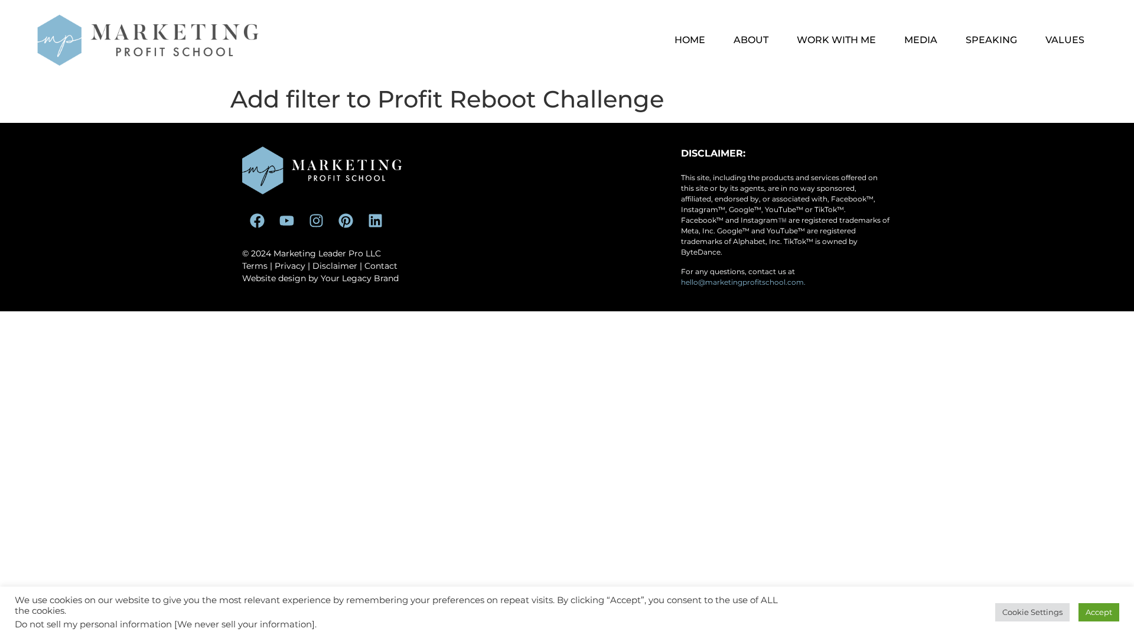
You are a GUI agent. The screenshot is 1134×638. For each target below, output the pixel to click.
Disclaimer (334, 266)
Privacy (290, 266)
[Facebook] (257, 221)
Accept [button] (1099, 612)
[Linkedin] (375, 221)
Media (920, 39)
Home (689, 39)
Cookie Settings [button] (1032, 612)
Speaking (991, 39)
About (751, 39)
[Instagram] (316, 221)
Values (1064, 39)
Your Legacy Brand (360, 278)
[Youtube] (286, 221)
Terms (255, 266)
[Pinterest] (345, 221)
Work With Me (836, 39)
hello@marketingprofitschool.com (742, 282)
